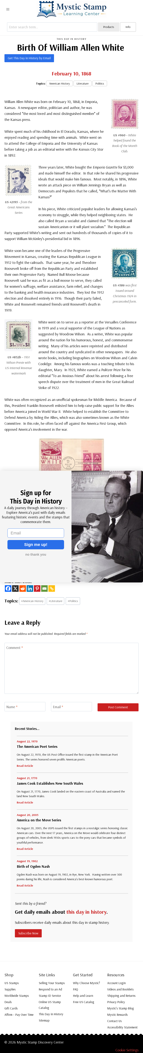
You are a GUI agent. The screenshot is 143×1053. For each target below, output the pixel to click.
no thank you (35, 554)
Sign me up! (35, 544)
